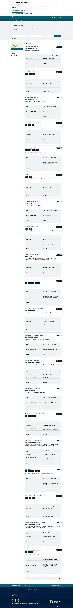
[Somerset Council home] (16, 17)
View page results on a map (17, 48)
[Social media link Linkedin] (16, 600)
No (32, 585)
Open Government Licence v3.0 (26, 603)
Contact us (51, 606)
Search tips (14, 38)
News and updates (46, 592)
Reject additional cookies (28, 13)
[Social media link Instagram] (19, 600)
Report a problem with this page (56, 585)
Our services (54, 17)
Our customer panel (46, 593)
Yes (25, 585)
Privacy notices (59, 606)
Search (58, 35)
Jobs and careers (28, 592)
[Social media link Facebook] (13, 600)
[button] (17, 55)
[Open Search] (60, 17)
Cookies (55, 606)
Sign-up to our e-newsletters (30, 593)
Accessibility (47, 606)
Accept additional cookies (16, 13)
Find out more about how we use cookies (18, 10)
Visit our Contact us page (16, 591)
